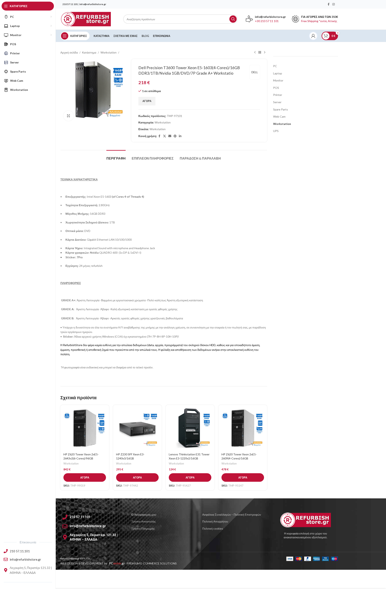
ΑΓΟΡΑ (146, 101)
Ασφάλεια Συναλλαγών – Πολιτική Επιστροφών (231, 514)
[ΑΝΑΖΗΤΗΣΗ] (233, 19)
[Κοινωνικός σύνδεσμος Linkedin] (180, 136)
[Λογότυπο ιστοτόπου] (85, 18)
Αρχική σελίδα (69, 52)
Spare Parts (280, 109)
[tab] (116, 156)
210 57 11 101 (70, 4)
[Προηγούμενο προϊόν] (254, 52)
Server (277, 102)
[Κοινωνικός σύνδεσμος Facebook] (328, 4)
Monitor (278, 80)
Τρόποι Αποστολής (143, 521)
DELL (254, 72)
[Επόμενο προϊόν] (264, 52)
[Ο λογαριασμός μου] (313, 36)
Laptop (277, 73)
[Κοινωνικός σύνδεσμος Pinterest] (175, 136)
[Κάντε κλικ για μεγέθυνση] (68, 116)
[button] (84, 477)
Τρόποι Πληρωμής (143, 528)
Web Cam (279, 116)
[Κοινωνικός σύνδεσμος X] (164, 136)
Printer (277, 95)
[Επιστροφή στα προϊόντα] (259, 52)
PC (275, 66)
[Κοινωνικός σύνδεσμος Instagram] (333, 4)
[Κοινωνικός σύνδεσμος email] (169, 136)
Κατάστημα (89, 52)
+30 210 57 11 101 (267, 21)
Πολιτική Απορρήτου (215, 521)
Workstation (109, 52)
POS (276, 87)
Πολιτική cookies (212, 528)
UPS (276, 131)
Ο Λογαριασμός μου (143, 514)
